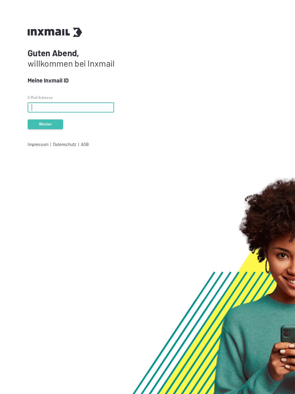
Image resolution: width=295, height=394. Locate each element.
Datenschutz (64, 144)
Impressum (38, 144)
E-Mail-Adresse (40, 98)
